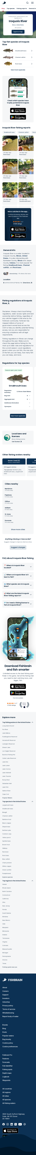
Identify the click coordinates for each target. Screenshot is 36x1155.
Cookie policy (7, 1043)
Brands (5, 1025)
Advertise (6, 1002)
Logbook (5, 1077)
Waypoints (6, 1080)
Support (5, 995)
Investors (5, 998)
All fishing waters (8, 1103)
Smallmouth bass (9, 132)
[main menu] (32, 3)
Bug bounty (6, 1039)
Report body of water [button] (10, 1016)
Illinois (14, 25)
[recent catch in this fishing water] (10, 147)
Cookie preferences (10, 1047)
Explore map (18, 32)
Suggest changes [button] (18, 547)
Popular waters (8, 1036)
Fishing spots (7, 1069)
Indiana (12, 263)
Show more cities (18, 529)
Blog (4, 1028)
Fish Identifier (7, 1066)
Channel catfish (24, 132)
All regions (6, 1092)
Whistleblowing (8, 1013)
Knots (4, 1032)
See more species (18, 70)
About (4, 987)
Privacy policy (7, 1006)
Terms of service (8, 1009)
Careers (5, 991)
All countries (7, 1089)
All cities (5, 1096)
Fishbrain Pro (7, 1055)
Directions (26, 283)
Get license (16, 442)
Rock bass (17, 267)
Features (5, 1059)
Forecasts (6, 1062)
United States (20, 25)
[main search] (27, 2)
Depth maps (6, 1073)
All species (6, 1100)
